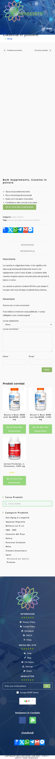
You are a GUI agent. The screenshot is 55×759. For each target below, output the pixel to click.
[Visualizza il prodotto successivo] (50, 50)
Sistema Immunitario (16, 551)
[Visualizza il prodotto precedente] (5, 50)
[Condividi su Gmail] (25, 230)
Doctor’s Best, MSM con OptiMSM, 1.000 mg (40, 417)
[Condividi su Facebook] (5, 230)
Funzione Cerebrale (15, 543)
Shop (9, 39)
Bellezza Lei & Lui (15, 526)
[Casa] (3, 39)
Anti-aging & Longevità (17, 518)
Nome (6, 356)
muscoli (26, 220)
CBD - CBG (11, 530)
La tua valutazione (11, 321)
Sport (14, 217)
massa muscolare (14, 220)
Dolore (9, 538)
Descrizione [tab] (27, 245)
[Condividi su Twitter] (10, 230)
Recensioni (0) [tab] (27, 251)
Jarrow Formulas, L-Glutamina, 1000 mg (14, 465)
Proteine (20, 217)
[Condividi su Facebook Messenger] (30, 230)
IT (29, 701)
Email (32, 356)
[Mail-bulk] (32, 720)
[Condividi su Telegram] (20, 230)
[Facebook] (22, 720)
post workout (35, 220)
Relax (8, 547)
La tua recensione (11, 329)
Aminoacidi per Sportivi (18, 559)
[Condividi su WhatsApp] (15, 230)
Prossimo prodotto (41, 50)
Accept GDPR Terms (29, 692)
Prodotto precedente (14, 50)
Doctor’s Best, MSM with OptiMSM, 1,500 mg (14, 417)
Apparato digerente (15, 522)
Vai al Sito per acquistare (20, 207)
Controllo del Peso (15, 534)
